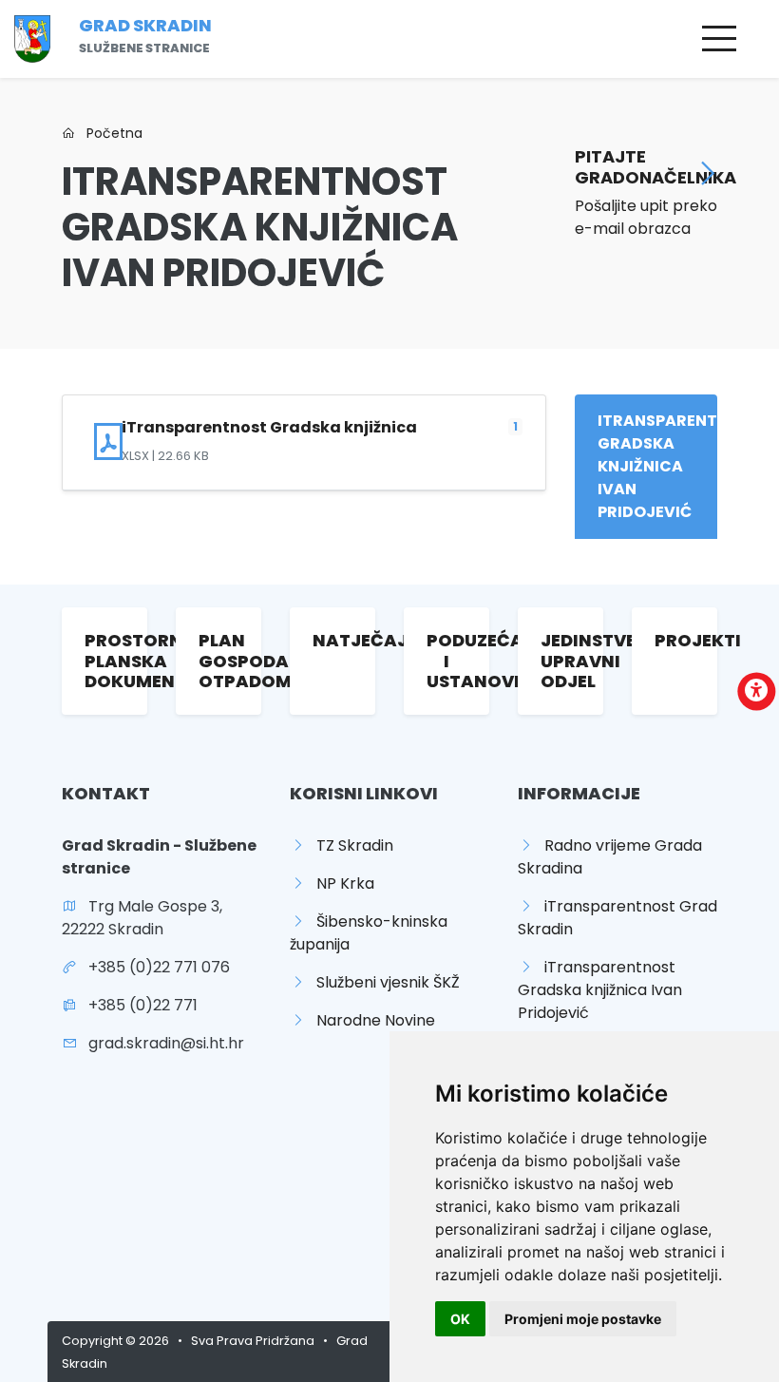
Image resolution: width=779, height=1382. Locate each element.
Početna (108, 133)
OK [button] (460, 1319)
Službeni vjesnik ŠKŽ (382, 982)
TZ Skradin (349, 845)
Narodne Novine (370, 1020)
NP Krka (339, 883)
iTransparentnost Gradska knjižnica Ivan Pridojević (600, 990)
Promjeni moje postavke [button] (582, 1319)
